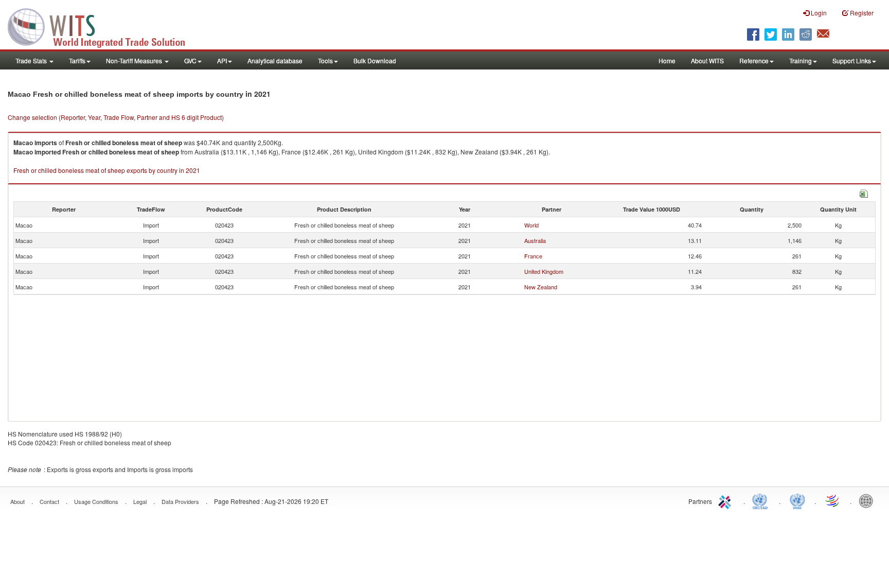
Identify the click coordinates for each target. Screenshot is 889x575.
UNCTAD (762, 500)
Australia (535, 240)
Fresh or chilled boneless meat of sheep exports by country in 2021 (106, 170)
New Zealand (540, 287)
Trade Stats (31, 60)
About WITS (707, 60)
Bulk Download (374, 60)
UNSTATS (797, 500)
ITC (726, 500)
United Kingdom (543, 271)
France (533, 256)
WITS (103, 25)
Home (667, 60)
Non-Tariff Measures (135, 60)
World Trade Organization (833, 500)
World (531, 225)
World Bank (868, 500)
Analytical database (275, 60)
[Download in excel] (864, 192)
